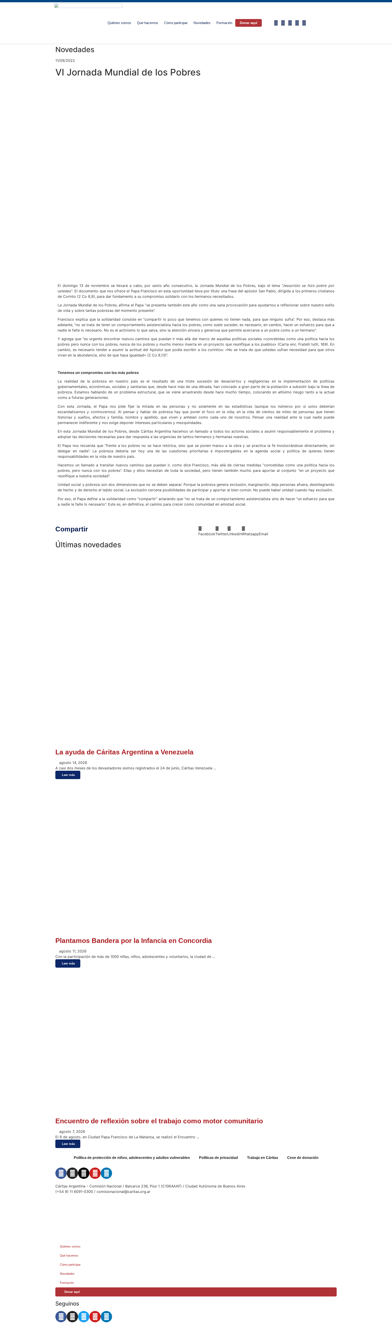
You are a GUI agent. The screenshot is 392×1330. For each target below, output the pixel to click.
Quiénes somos (119, 23)
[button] (322, 23)
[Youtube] (297, 23)
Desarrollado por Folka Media (80, 1205)
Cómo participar (176, 23)
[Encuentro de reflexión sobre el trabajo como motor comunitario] (196, 1112)
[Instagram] (283, 23)
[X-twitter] (290, 23)
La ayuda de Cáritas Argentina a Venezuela (124, 752)
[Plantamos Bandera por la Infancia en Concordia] (168, 932)
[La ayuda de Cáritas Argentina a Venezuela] (196, 743)
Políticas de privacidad (218, 1158)
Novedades (202, 23)
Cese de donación (302, 1158)
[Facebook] (276, 23)
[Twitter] (83, 1316)
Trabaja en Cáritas (262, 1158)
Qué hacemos (147, 23)
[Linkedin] (304, 23)
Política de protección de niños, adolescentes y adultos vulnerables (132, 1158)
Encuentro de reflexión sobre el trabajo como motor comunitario (159, 1121)
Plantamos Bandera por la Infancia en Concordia (133, 940)
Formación (224, 23)
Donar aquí (248, 23)
